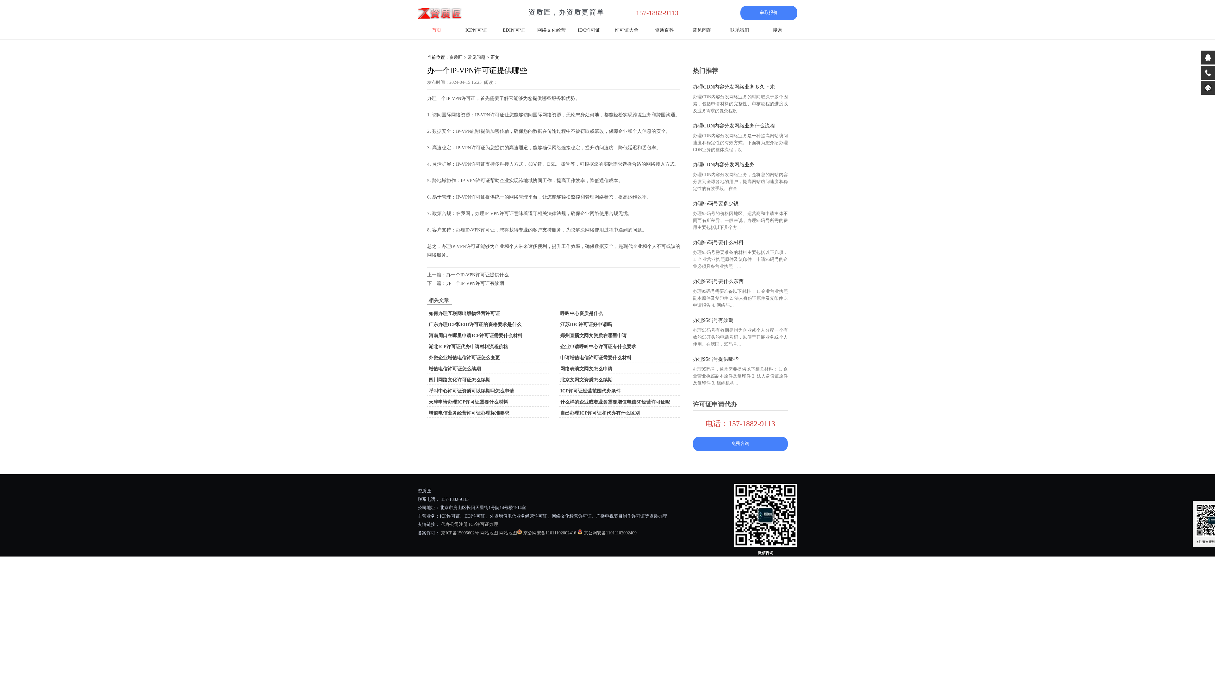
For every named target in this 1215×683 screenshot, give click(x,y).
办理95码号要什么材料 (718, 242)
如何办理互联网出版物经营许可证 (464, 313)
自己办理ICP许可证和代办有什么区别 (600, 412)
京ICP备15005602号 (459, 533)
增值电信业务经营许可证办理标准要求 (469, 412)
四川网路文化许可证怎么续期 (459, 379)
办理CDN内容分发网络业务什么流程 (734, 126)
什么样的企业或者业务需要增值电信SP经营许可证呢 (615, 401)
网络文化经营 (551, 30)
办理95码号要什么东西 (718, 281)
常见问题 (702, 30)
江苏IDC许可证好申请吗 (586, 324)
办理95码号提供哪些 (715, 359)
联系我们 (739, 30)
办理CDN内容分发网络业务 (724, 165)
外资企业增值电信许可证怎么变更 (464, 357)
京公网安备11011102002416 (549, 533)
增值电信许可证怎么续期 (455, 368)
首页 (436, 30)
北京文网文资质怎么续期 (586, 379)
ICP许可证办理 (483, 524)
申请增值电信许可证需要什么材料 (596, 357)
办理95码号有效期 (713, 320)
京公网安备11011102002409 (610, 533)
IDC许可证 (589, 30)
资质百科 (664, 30)
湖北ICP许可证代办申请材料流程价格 (468, 346)
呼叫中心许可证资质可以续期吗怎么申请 (471, 390)
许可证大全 (627, 30)
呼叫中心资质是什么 (581, 313)
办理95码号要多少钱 (715, 203)
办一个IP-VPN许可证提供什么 (477, 274)
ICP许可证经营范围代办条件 (590, 390)
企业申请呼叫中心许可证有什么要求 (598, 346)
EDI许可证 (514, 30)
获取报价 (769, 12)
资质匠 (456, 57)
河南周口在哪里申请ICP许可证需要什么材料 (475, 335)
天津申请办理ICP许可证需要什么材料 (468, 401)
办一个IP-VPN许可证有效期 (475, 283)
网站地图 (489, 533)
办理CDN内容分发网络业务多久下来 (734, 87)
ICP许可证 (476, 30)
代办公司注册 (454, 524)
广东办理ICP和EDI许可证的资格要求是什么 (475, 324)
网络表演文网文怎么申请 (586, 368)
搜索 (777, 30)
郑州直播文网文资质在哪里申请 (593, 335)
